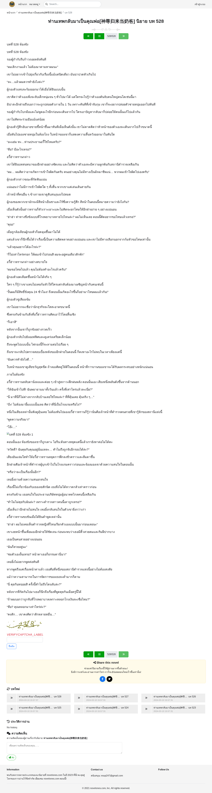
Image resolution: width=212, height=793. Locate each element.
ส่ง (12, 757)
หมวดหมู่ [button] (33, 4)
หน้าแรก (22, 4)
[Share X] (109, 679)
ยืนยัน (11, 646)
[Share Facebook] (102, 679)
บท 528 (68, 12)
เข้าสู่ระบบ (200, 4)
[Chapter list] (99, 36)
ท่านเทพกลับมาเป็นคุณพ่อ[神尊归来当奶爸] (40, 12)
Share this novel (107, 662)
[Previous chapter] (88, 36)
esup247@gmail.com (112, 775)
